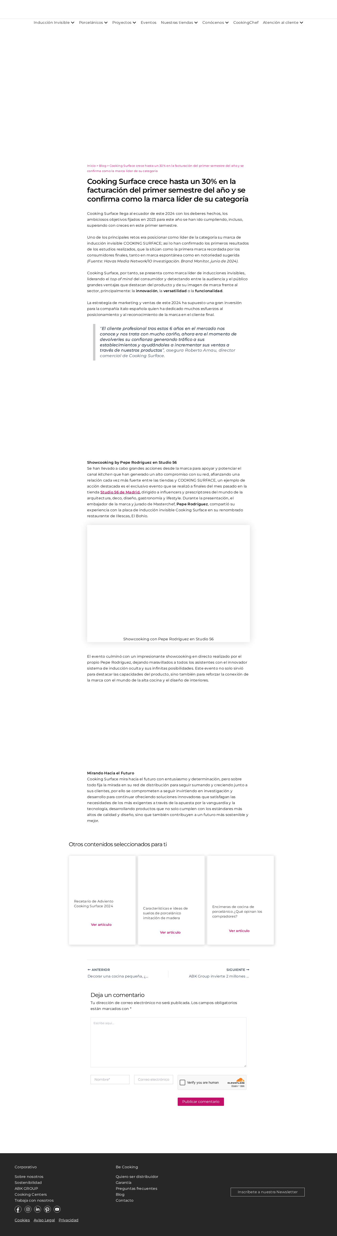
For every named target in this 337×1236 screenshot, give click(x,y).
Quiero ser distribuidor (137, 1176)
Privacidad (68, 1220)
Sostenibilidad (28, 1182)
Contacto (124, 1200)
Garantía (123, 1182)
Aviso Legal (44, 1220)
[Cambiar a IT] (330, 9)
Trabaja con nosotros (35, 1200)
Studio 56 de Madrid (120, 492)
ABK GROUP (26, 1188)
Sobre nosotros (29, 1176)
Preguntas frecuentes (136, 1188)
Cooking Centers (31, 1194)
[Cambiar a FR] (317, 9)
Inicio (91, 165)
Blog (102, 165)
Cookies (22, 1220)
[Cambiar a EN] (303, 9)
